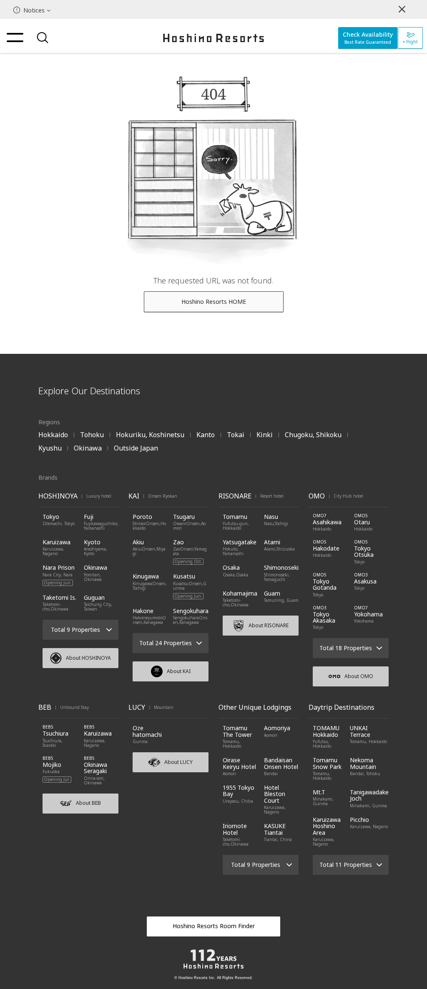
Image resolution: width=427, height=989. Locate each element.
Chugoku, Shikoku (313, 434)
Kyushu (50, 448)
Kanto (205, 434)
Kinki (264, 434)
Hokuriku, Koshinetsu (150, 434)
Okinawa (88, 448)
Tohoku (92, 434)
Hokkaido (53, 434)
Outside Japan (136, 448)
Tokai (235, 434)
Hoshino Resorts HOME (213, 301)
